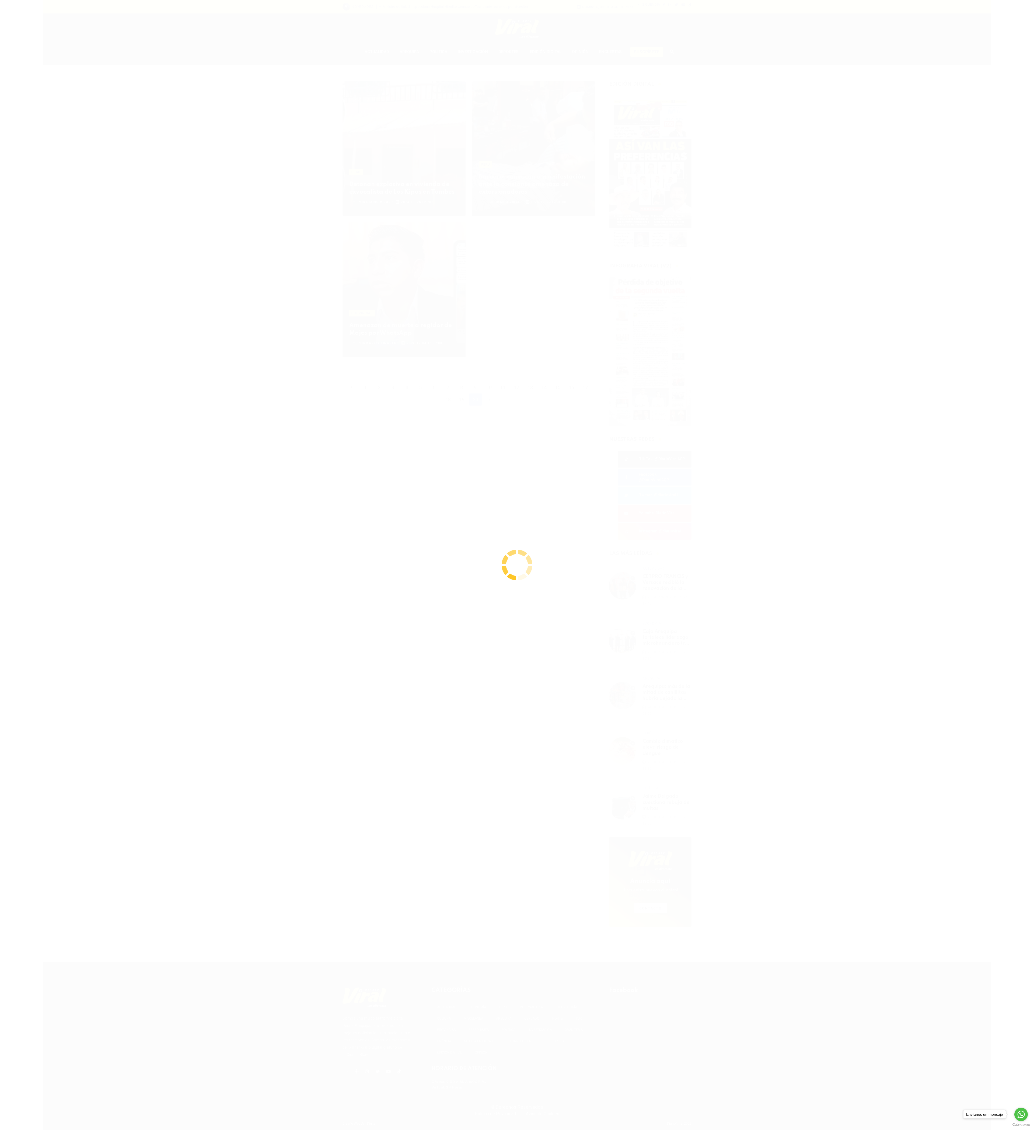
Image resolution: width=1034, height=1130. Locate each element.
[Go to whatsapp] (1021, 1114)
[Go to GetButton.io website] (1021, 1124)
